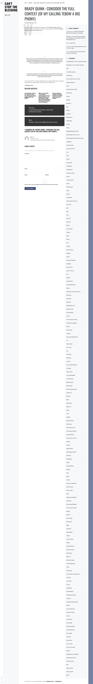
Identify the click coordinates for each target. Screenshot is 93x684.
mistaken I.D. (69, 392)
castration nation (70, 145)
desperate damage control (53, 27)
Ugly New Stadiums (70, 626)
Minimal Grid (50, 681)
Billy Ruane (68, 113)
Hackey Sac (68, 298)
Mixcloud (68, 396)
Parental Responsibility (71, 452)
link (53, 140)
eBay (67, 211)
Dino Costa (68, 204)
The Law (68, 584)
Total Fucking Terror (70, 609)
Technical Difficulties (70, 563)
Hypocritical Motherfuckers (72, 337)
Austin (67, 86)
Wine (67, 664)
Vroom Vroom (69, 643)
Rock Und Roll (69, 518)
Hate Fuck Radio (69, 312)
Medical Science (69, 382)
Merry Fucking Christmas (71, 389)
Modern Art (68, 406)
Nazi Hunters (69, 424)
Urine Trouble (69, 633)
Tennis (67, 567)
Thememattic (58, 681)
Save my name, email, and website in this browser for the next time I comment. (41, 184)
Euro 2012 (68, 218)
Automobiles (69, 93)
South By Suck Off (70, 546)
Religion (31, 85)
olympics (68, 441)
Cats (67, 152)
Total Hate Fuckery (70, 612)
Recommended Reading (71, 504)
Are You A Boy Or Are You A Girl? (73, 79)
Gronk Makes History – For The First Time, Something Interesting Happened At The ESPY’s (30, 96)
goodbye (68, 277)
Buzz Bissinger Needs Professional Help (74, 138)
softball (68, 542)
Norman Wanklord (70, 434)
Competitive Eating (70, 173)
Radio (67, 493)
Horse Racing (69, 330)
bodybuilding (69, 120)
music (67, 413)
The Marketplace (69, 591)
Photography (69, 459)
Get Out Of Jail (69, 267)
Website (47, 174)
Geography (68, 263)
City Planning (69, 162)
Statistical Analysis (70, 560)
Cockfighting (69, 166)
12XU (67, 68)
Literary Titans (69, 371)
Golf (67, 274)
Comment (27, 153)
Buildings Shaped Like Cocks (72, 131)
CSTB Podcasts (69, 187)
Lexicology (68, 368)
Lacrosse (68, 361)
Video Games (69, 640)
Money (67, 410)
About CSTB (7, 15)
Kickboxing (68, 357)
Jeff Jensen (68, 354)
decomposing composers (71, 201)
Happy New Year (69, 309)
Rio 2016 (68, 514)
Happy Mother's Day (70, 305)
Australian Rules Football (71, 89)
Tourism (68, 615)
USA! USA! (68, 636)
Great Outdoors (69, 281)
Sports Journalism (70, 549)
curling (67, 190)
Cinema (68, 159)
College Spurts (69, 169)
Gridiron (27, 85)
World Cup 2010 (69, 668)
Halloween (68, 302)
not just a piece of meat (71, 438)
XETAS (67, 675)
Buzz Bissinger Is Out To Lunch (72, 134)
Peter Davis (68, 36)
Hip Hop (68, 316)
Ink (67, 340)
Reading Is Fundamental (71, 497)
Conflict (68, 176)
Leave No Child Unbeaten (71, 364)
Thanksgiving (69, 570)
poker (67, 473)
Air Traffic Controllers (70, 72)
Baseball (68, 99)
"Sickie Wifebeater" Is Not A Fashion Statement (76, 61)
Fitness (67, 239)
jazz (67, 351)
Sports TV (68, 556)
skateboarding (69, 532)
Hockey (68, 326)
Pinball (67, 462)
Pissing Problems (70, 466)
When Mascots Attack (71, 657)
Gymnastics (68, 295)
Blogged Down (69, 117)
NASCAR (68, 417)
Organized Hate (69, 448)
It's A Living (68, 347)
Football (68, 246)
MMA (67, 399)
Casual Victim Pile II (70, 148)
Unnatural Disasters (70, 629)
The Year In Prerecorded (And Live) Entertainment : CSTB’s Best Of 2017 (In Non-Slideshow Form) (75, 38)
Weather (68, 650)
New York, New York (70, 427)
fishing (67, 235)
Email (26, 174)
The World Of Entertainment (72, 602)
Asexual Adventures (70, 82)
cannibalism (68, 141)
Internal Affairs (69, 344)
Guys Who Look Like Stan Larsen (73, 291)
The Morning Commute (71, 595)
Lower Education (69, 378)
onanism (68, 445)
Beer (67, 106)
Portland (68, 480)
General (68, 256)
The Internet (68, 581)
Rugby (67, 525)
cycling (67, 194)
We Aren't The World (70, 647)
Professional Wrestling (71, 483)
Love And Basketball (70, 375)
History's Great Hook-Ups (71, 319)
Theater (68, 605)
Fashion (68, 225)
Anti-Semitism (69, 75)
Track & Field (69, 619)
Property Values (69, 486)
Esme (67, 215)
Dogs (67, 208)
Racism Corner (69, 490)
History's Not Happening (71, 323)
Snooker (68, 535)
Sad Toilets (68, 528)
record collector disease (71, 507)
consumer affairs (70, 180)
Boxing (67, 127)
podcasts (68, 469)
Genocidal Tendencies (71, 260)
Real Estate (68, 500)
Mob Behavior (69, 403)
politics (68, 476)
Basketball (68, 103)
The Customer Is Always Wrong (73, 574)
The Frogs (68, 577)
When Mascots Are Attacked (72, 654)
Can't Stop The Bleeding (11, 6)
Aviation (68, 96)
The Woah (68, 598)
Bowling (68, 124)
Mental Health (69, 385)
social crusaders (69, 539)
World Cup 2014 (69, 671)
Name (26, 168)
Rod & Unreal (69, 521)
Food (67, 242)
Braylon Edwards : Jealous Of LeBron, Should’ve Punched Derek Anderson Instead (57, 96)
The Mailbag (69, 588)
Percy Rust (68, 455)
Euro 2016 (68, 222)
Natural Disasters (70, 420)
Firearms (68, 232)
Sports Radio (69, 553)
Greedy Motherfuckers (71, 284)
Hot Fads (68, 333)
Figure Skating (69, 228)
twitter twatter (69, 622)
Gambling (68, 253)
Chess (67, 155)
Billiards (68, 110)
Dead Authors (69, 197)
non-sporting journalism (71, 431)
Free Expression (69, 249)
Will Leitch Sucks (70, 661)
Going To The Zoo (70, 270)
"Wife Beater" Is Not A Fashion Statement (75, 65)
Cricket (67, 183)
